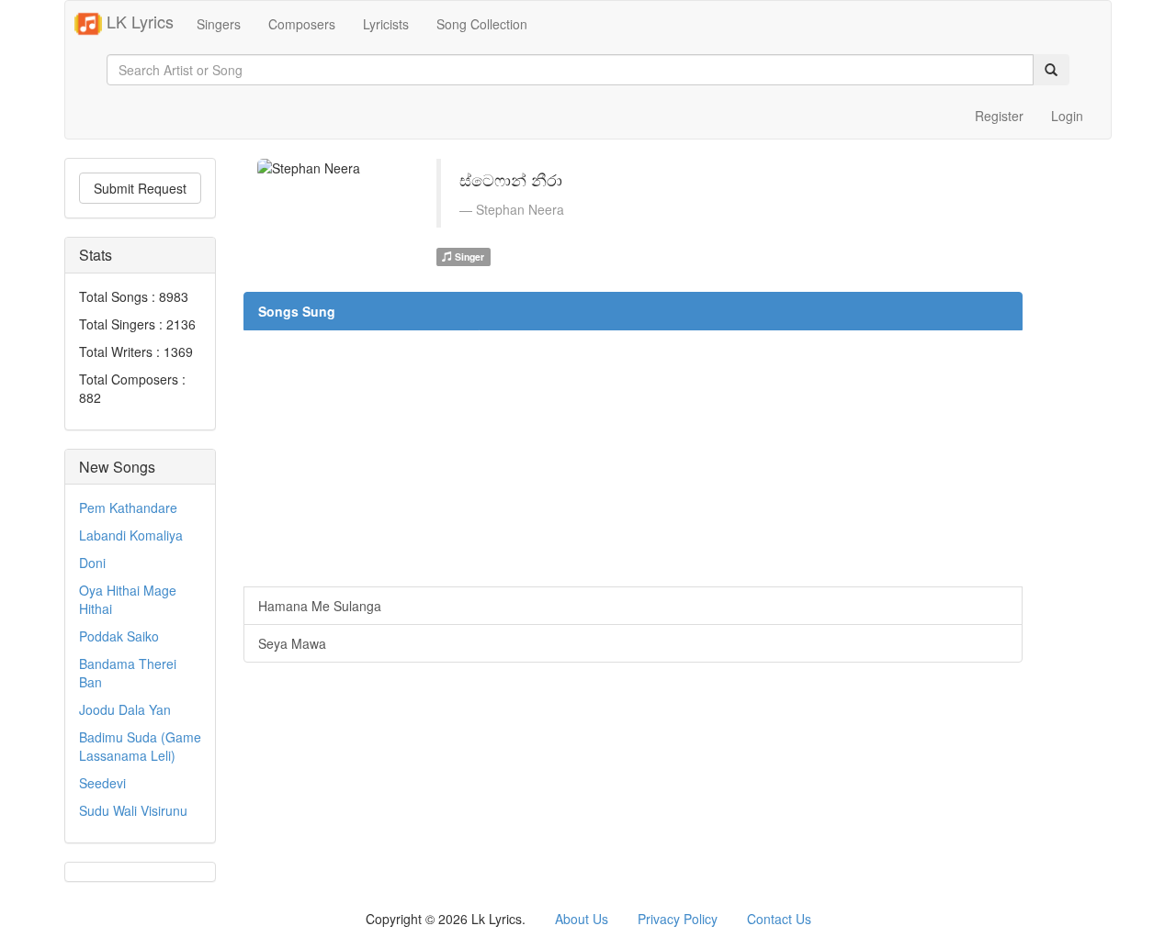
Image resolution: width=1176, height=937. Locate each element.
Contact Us (779, 918)
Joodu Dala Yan (125, 709)
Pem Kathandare (128, 507)
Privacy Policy (678, 918)
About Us (581, 918)
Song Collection (481, 24)
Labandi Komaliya (131, 535)
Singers (219, 24)
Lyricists (386, 24)
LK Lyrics (138, 21)
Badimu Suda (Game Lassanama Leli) (140, 746)
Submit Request (140, 188)
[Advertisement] (633, 457)
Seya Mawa (292, 643)
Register (999, 115)
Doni (92, 562)
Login (1067, 115)
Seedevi (102, 783)
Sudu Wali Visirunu (133, 810)
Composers (301, 24)
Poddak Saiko (119, 636)
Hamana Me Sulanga (319, 606)
